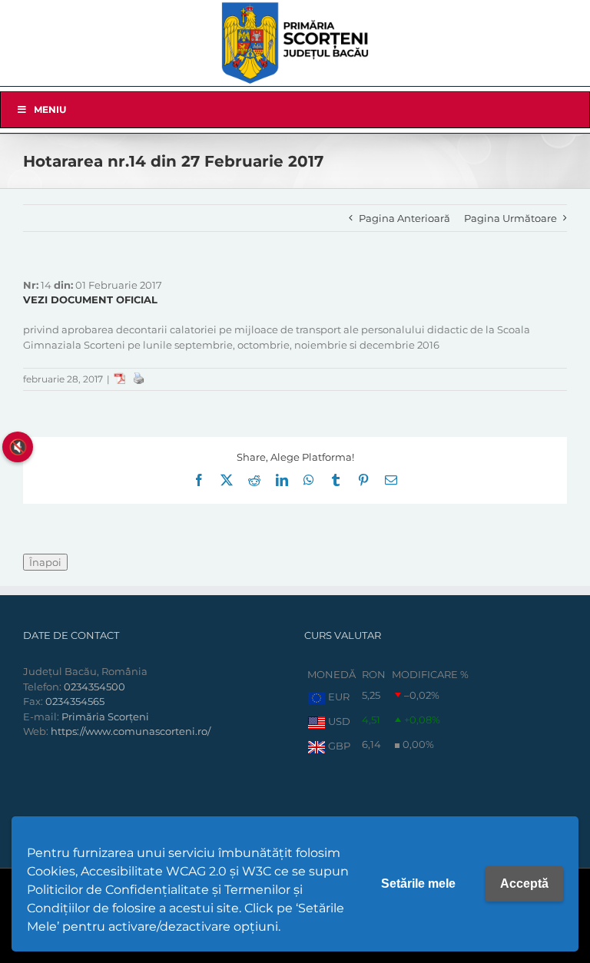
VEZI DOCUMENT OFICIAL (90, 299)
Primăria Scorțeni (105, 716)
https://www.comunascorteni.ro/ (130, 731)
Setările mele (418, 883)
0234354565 (74, 701)
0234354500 (94, 686)
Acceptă (524, 883)
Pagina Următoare (510, 218)
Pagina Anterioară (404, 218)
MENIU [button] (50, 109)
